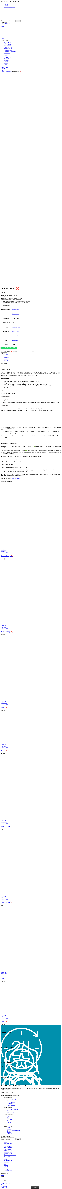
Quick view (4, 551)
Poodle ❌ (4, 707)
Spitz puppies (10, 1103)
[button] (9, 347)
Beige (8, 1116)
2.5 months (15, 340)
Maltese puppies (11, 1105)
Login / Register (8, 1170)
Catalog (9, 1132)
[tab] (32, 357)
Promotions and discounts (13, 1130)
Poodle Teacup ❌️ (7, 556)
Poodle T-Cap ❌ (6, 826)
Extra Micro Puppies (12, 1109)
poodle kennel (15, 309)
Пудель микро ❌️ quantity (10, 351)
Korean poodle (16, 327)
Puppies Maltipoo (11, 1099)
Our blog (9, 1129)
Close (2, 1175)
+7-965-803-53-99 (5, 23)
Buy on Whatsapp (10, 347)
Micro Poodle (15, 331)
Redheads (9, 1119)
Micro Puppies (11, 1110)
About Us (9, 1127)
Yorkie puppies (11, 1100)
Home (2, 71)
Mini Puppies (10, 1112)
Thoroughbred (15, 314)
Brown (9, 1122)
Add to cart (3, 353)
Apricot (9, 1120)
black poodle (15, 335)
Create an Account (5, 1183)
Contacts (9, 1133)
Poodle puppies (8, 71)
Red (8, 1118)
